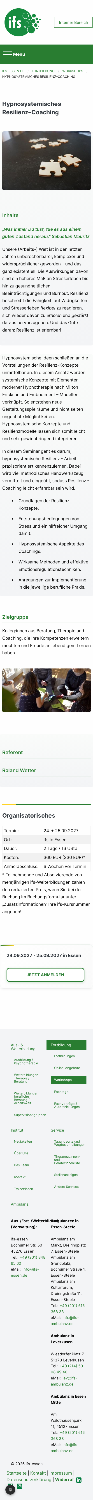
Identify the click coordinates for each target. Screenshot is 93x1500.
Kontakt (20, 1177)
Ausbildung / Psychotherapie (26, 1061)
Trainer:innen (23, 1189)
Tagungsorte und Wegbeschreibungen (69, 1142)
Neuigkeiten (23, 1141)
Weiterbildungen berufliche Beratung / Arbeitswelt (26, 1098)
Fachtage (61, 1092)
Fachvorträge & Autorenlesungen (67, 1105)
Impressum (60, 1473)
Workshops (72, 71)
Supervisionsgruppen (30, 1115)
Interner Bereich (73, 22)
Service (57, 1130)
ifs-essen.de (13, 71)
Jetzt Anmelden (45, 974)
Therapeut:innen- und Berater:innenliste (67, 1160)
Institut (17, 1130)
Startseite (17, 1473)
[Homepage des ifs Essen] (22, 22)
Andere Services (66, 1186)
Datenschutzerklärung (29, 1479)
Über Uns (21, 1153)
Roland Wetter (19, 770)
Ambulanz (19, 1204)
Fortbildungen (64, 1056)
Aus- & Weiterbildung (23, 1047)
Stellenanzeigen (66, 1175)
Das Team (21, 1165)
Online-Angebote (67, 1068)
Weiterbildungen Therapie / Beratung (26, 1078)
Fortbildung (43, 71)
